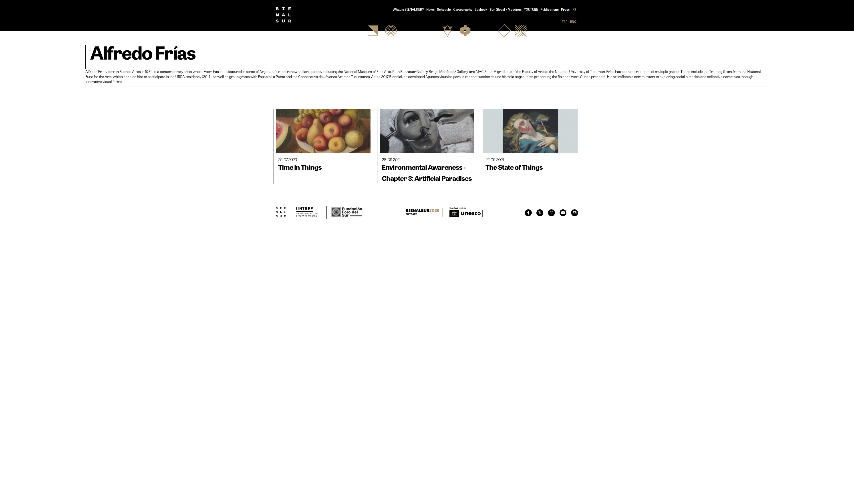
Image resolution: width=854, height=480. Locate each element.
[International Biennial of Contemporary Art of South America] (291, 15)
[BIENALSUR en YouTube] (563, 212)
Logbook (481, 9)
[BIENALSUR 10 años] (424, 212)
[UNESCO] (466, 212)
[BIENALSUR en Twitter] (540, 212)
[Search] (574, 9)
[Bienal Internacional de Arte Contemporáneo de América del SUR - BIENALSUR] (282, 212)
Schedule (444, 9)
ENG (573, 22)
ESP (565, 22)
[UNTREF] (308, 212)
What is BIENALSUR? (408, 9)
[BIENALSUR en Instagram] (551, 212)
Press (565, 9)
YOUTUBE (531, 9)
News (430, 9)
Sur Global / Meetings (506, 9)
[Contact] (574, 212)
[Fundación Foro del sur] (344, 212)
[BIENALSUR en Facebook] (528, 212)
